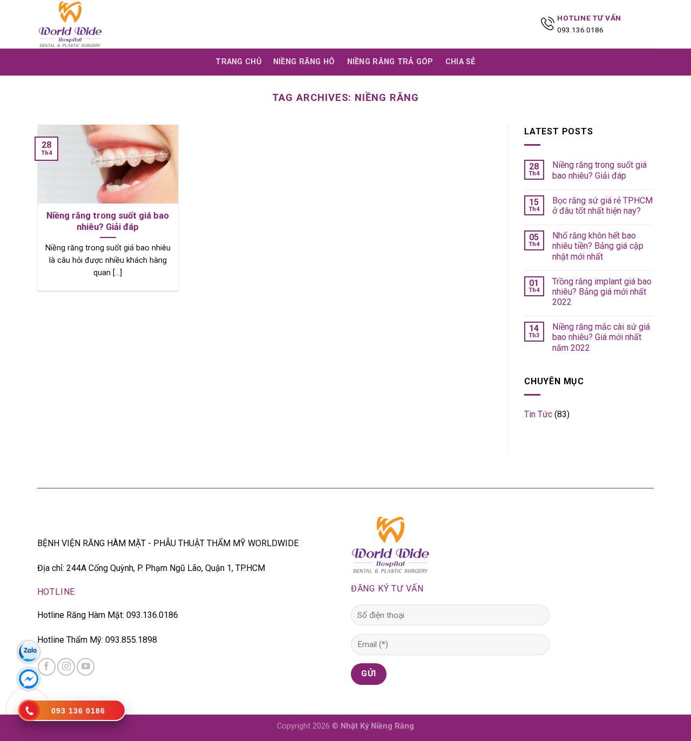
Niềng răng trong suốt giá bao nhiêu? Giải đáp (599, 170)
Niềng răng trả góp (390, 61)
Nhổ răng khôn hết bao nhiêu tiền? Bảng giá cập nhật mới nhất (597, 245)
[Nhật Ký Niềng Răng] (92, 24)
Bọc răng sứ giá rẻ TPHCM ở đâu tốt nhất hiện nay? (602, 205)
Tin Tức (538, 414)
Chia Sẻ (460, 61)
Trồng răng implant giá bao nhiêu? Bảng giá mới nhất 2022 (602, 291)
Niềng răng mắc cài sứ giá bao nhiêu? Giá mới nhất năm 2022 (601, 337)
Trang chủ (238, 61)
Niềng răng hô (304, 61)
